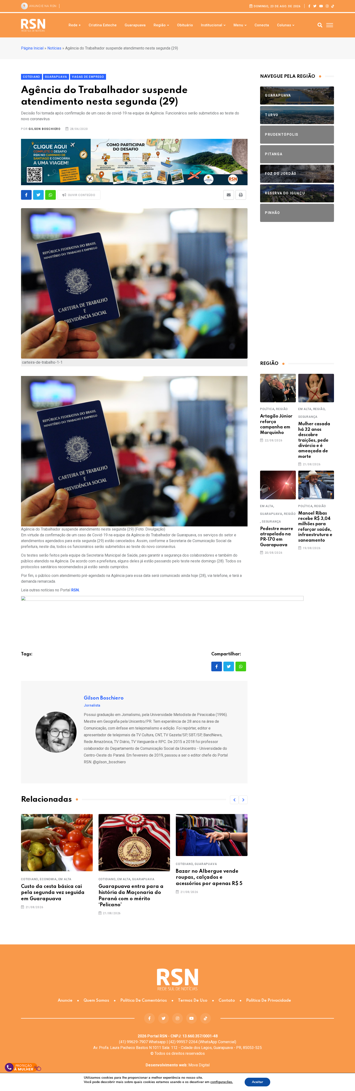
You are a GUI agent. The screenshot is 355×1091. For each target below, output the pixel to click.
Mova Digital (178, 1065)
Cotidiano (29, 879)
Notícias (54, 48)
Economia (48, 879)
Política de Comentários (143, 1001)
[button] (234, 799)
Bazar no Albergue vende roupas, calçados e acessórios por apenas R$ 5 (209, 877)
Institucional (211, 25)
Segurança (308, 416)
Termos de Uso (192, 1001)
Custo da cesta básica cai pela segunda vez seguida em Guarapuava (53, 892)
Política (267, 409)
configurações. (221, 1082)
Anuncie (65, 1001)
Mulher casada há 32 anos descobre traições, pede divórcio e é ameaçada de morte (314, 440)
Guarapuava (135, 25)
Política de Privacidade (268, 1001)
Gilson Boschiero (44, 129)
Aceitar (257, 1082)
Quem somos (96, 1001)
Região (160, 25)
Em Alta (65, 879)
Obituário (185, 25)
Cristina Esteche (103, 25)
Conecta (262, 25)
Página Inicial (32, 48)
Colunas (284, 25)
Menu (238, 25)
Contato (227, 1001)
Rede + (75, 25)
